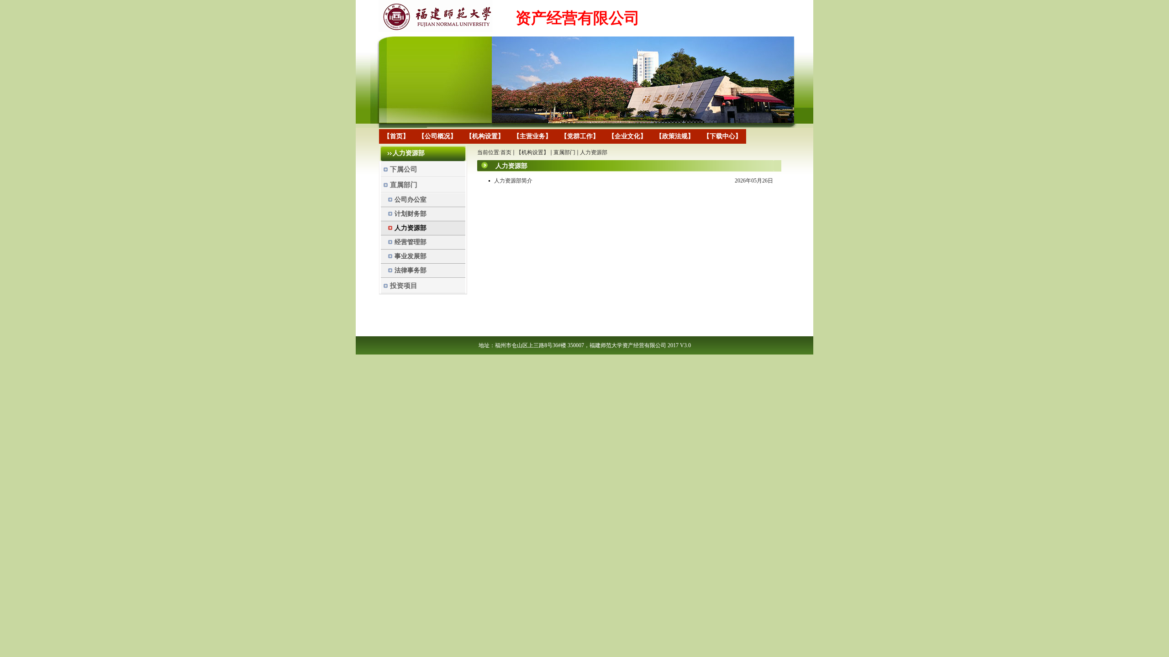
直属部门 (564, 152)
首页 (505, 152)
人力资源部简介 (513, 180)
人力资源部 (593, 152)
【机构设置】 (532, 152)
